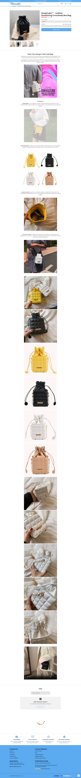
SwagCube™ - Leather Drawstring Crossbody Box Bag (21, 6)
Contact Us (12, 752)
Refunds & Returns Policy (40, 758)
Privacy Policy (13, 756)
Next (38, 25)
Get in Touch (40, 707)
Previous (11, 25)
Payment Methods (39, 754)
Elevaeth (17, 775)
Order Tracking (38, 751)
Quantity (43, 24)
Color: (44, 19)
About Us (12, 751)
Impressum (12, 754)
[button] (63, 4)
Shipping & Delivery (39, 756)
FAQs (36, 752)
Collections (40, 3)
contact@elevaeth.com (15, 766)
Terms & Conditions (14, 758)
